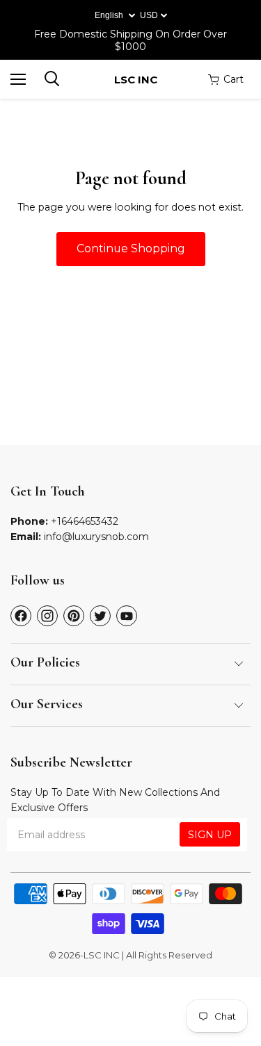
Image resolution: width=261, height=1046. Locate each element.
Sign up (210, 834)
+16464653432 (84, 521)
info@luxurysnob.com (96, 536)
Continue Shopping (131, 248)
